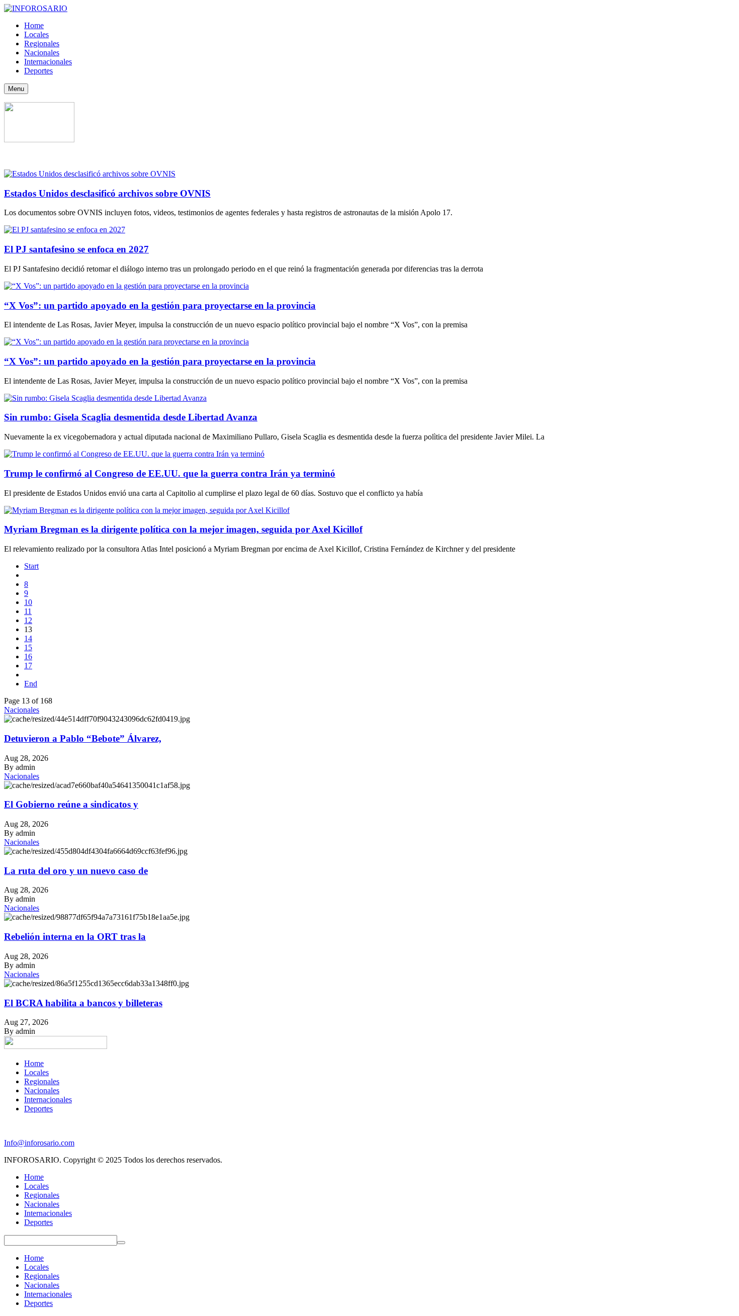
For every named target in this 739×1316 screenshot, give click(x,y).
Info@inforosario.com (39, 1142)
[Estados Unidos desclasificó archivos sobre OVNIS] (89, 173)
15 (28, 647)
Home (34, 1063)
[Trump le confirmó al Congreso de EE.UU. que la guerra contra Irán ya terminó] (134, 454)
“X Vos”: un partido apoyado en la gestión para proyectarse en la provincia (160, 305)
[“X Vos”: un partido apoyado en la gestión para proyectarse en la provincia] (126, 286)
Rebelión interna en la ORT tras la (75, 936)
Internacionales (48, 1099)
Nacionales (21, 710)
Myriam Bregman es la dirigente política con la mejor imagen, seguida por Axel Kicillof (183, 529)
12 (28, 620)
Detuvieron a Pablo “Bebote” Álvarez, (82, 738)
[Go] (121, 1242)
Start (31, 566)
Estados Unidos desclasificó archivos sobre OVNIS (107, 193)
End (30, 683)
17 (28, 665)
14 (28, 638)
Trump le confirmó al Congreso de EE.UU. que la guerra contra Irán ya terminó (169, 473)
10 (28, 602)
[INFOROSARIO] (35, 8)
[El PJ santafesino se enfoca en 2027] (64, 229)
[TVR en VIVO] (39, 139)
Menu (16, 89)
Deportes (38, 1108)
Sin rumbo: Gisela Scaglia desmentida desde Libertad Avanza (130, 417)
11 (28, 611)
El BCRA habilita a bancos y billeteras (83, 1003)
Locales (36, 1072)
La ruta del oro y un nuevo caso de (76, 870)
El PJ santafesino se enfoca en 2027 (76, 249)
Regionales (41, 1081)
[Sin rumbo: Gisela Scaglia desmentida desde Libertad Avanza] (105, 398)
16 (28, 656)
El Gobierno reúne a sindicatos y (71, 804)
